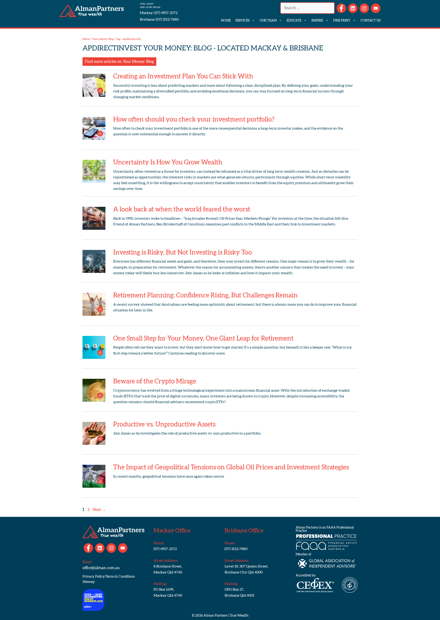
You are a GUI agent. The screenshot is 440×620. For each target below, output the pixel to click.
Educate (294, 20)
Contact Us (370, 20)
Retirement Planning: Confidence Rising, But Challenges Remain (205, 295)
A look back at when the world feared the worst (181, 209)
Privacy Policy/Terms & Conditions (108, 576)
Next (99, 510)
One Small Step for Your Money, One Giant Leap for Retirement (203, 338)
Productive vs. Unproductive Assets (164, 424)
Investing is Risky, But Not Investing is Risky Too (182, 252)
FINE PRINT (341, 20)
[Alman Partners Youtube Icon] (375, 8)
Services (242, 20)
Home (226, 20)
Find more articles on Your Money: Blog (119, 62)
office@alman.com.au (101, 568)
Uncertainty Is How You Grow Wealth (168, 162)
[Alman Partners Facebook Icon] (341, 8)
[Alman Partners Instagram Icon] (364, 8)
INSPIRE (317, 20)
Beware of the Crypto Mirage (154, 381)
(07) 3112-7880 (167, 19)
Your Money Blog (102, 39)
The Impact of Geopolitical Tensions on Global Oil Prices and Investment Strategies (231, 467)
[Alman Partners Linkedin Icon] (353, 8)
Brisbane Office (244, 531)
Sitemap (88, 582)
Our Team (268, 20)
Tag (118, 39)
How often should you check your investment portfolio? (194, 119)
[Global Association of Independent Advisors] (327, 571)
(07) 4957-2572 (165, 13)
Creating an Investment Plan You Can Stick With (183, 76)
